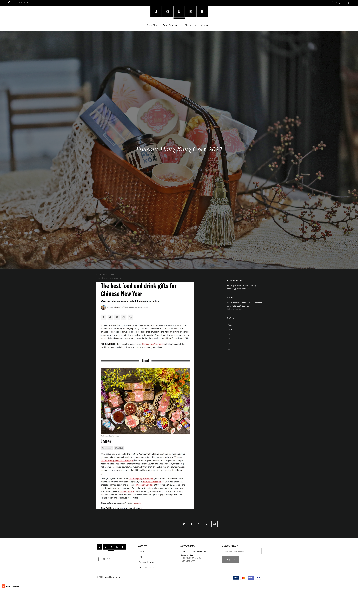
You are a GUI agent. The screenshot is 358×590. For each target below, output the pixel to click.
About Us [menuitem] (189, 25)
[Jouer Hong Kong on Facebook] (4, 2)
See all (230, 349)
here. (248, 289)
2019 (229, 339)
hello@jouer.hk (234, 309)
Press (98, 278)
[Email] (214, 524)
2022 (121, 278)
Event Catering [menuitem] (170, 25)
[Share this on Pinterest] (199, 524)
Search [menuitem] (141, 552)
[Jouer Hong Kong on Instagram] (9, 2)
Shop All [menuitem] (151, 25)
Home (98, 275)
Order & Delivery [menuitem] (146, 562)
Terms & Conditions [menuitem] (147, 567)
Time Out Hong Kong (109, 278)
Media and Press (109, 275)
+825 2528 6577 (25, 3)
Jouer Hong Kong (112, 577)
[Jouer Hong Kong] (179, 18)
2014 (229, 330)
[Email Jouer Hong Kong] (14, 2)
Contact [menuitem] (205, 25)
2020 (229, 343)
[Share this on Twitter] (184, 524)
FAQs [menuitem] (140, 557)
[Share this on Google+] (207, 524)
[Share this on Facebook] (192, 524)
